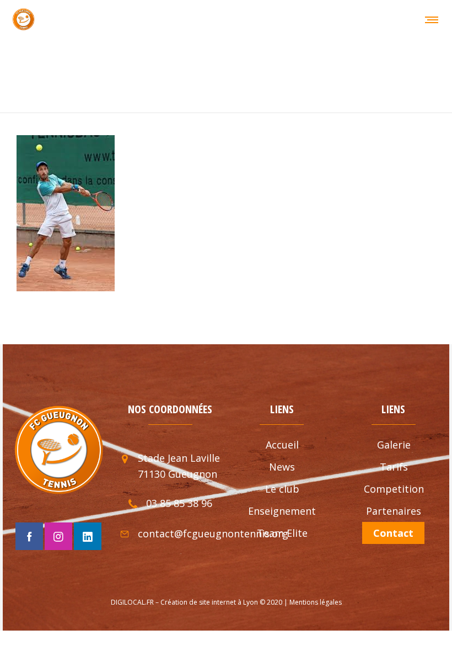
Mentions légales (315, 602)
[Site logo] (23, 19)
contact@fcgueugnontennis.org (213, 533)
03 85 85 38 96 (179, 503)
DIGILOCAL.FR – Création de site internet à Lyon (184, 602)
